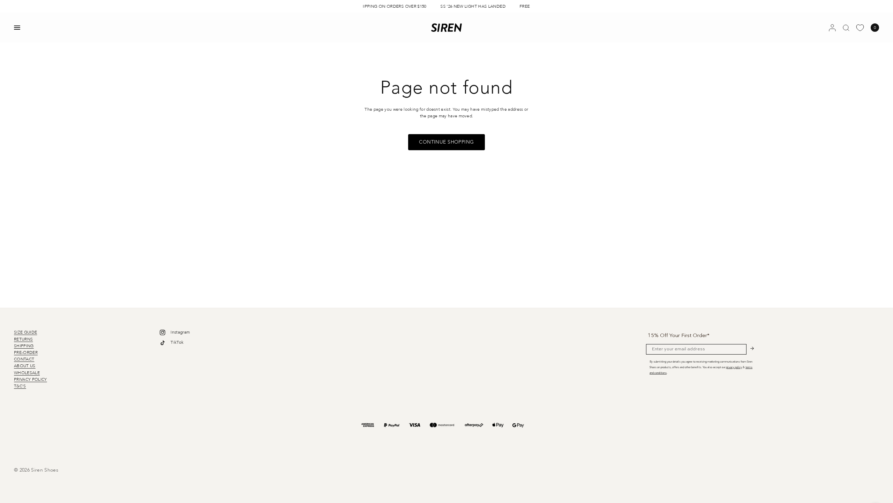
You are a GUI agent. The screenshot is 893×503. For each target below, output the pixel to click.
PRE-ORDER (26, 352)
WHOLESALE (27, 373)
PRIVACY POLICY (30, 379)
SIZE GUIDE (25, 332)
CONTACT (24, 359)
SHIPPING (24, 346)
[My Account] (832, 28)
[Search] (846, 28)
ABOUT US (25, 366)
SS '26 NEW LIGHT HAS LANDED (470, 6)
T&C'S (20, 386)
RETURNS (23, 339)
